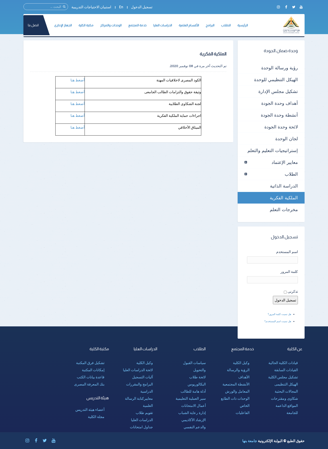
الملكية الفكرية (284, 197)
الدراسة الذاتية (284, 186)
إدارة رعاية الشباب (192, 412)
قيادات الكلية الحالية (283, 362)
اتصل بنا (33, 25)
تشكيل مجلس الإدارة (278, 91)
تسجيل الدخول (141, 7)
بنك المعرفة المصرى (89, 384)
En (121, 7)
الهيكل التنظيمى (286, 384)
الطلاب (291, 174)
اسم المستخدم (287, 251)
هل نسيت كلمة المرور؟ (279, 314)
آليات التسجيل (142, 377)
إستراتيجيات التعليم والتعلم (272, 150)
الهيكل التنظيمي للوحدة (276, 79)
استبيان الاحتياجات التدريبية (91, 7)
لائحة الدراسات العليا (138, 370)
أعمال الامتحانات (193, 405)
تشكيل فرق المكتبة (90, 362)
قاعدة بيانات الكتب (90, 377)
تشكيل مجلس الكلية (283, 377)
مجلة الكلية (96, 416)
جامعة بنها (249, 441)
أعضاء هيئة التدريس (89, 409)
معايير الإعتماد (285, 162)
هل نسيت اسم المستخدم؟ (277, 321)
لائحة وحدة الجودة (281, 127)
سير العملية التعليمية (191, 398)
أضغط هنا (78, 80)
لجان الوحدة (286, 138)
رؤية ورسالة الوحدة (279, 67)
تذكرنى (293, 291)
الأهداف (243, 377)
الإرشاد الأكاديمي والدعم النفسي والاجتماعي (193, 427)
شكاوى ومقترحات (284, 398)
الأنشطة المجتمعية (235, 384)
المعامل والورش (237, 391)
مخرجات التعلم (284, 209)
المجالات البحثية (286, 391)
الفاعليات (242, 412)
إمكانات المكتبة (93, 370)
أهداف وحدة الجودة (279, 103)
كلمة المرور (289, 271)
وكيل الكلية (241, 362)
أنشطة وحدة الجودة (279, 115)
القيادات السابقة (286, 370)
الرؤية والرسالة (238, 370)
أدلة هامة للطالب (193, 391)
